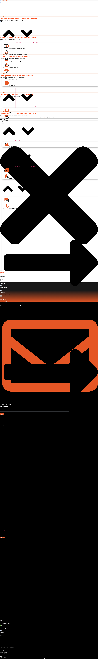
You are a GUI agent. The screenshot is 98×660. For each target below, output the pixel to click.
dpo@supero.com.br (3, 656)
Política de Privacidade (3, 657)
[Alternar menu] (1, 21)
